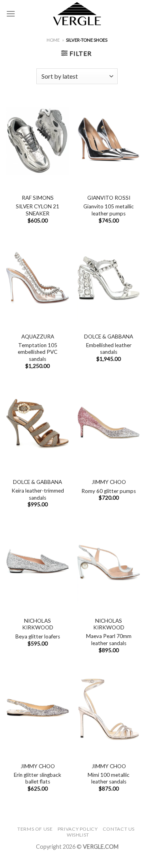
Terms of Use (35, 829)
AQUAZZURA (37, 336)
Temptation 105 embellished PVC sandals (37, 352)
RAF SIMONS (38, 198)
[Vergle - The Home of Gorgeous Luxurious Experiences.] (77, 14)
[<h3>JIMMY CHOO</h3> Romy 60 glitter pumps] (108, 424)
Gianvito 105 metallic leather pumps (108, 210)
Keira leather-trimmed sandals (37, 494)
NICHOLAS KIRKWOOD (37, 624)
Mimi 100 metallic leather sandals (109, 778)
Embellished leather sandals (108, 348)
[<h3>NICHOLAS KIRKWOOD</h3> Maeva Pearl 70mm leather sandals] (108, 563)
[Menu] (10, 13)
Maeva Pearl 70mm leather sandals (108, 639)
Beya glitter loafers (37, 636)
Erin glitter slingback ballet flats (37, 778)
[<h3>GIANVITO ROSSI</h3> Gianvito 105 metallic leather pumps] (108, 140)
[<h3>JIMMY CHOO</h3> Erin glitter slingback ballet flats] (37, 708)
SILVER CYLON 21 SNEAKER (37, 210)
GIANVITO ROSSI (108, 198)
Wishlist (78, 835)
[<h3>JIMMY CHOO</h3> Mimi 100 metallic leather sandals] (108, 708)
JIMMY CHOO (109, 482)
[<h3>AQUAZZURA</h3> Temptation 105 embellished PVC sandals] (37, 279)
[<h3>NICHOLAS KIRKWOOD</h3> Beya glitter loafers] (37, 563)
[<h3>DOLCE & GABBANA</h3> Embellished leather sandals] (108, 279)
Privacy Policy (78, 829)
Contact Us (119, 829)
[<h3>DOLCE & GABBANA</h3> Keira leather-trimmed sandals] (37, 424)
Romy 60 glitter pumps (108, 491)
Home (53, 39)
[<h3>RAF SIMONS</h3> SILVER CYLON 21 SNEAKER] (37, 140)
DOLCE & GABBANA (108, 336)
